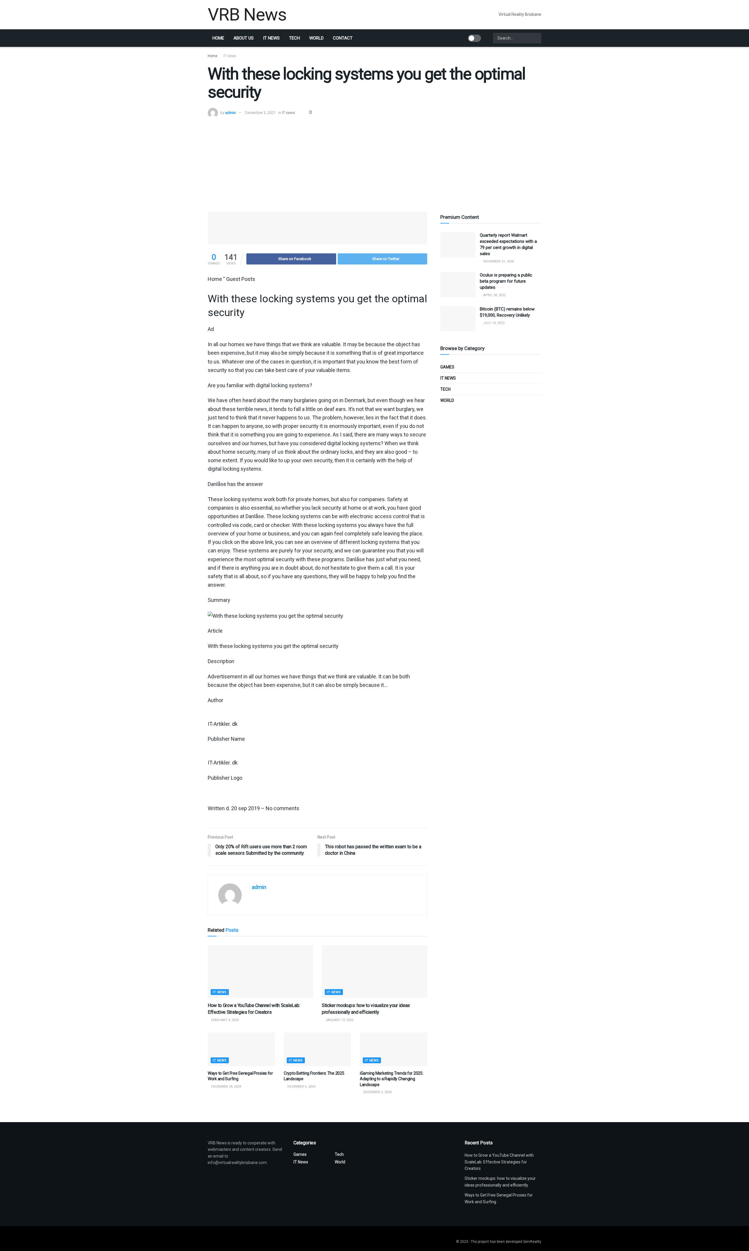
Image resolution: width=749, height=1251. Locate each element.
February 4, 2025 (224, 1020)
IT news (271, 38)
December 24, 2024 (225, 1086)
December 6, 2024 (300, 1086)
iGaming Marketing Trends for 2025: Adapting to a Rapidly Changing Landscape (391, 1079)
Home (218, 38)
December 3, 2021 (260, 112)
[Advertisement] (374, 162)
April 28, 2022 (494, 295)
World (316, 38)
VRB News (247, 14)
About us (243, 38)
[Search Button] (536, 38)
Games (447, 367)
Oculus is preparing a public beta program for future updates (506, 281)
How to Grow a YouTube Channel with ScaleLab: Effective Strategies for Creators (499, 1162)
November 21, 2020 (498, 261)
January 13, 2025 (338, 1020)
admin (230, 112)
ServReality (532, 1242)
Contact (343, 38)
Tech (294, 38)
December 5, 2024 (377, 1092)
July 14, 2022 (493, 323)
